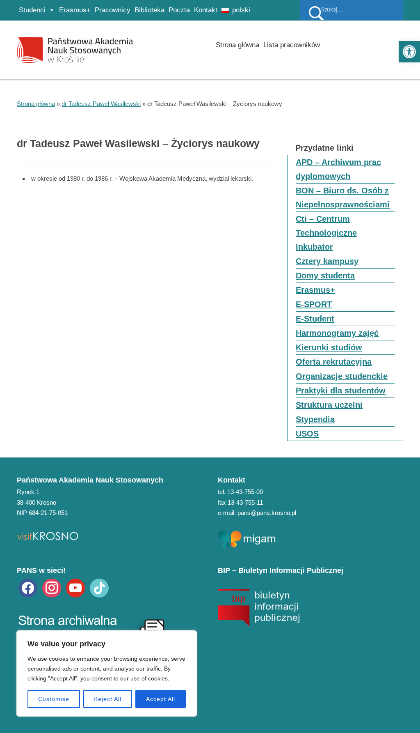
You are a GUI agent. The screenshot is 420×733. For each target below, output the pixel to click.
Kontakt (205, 10)
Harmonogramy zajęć (337, 333)
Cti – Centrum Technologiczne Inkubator (326, 232)
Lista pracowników (291, 45)
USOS (307, 433)
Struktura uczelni (329, 404)
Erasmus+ (75, 10)
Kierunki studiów (329, 347)
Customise (53, 699)
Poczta (179, 10)
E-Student (315, 318)
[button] (409, 51)
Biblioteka (149, 10)
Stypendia (315, 419)
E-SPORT (314, 304)
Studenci (32, 10)
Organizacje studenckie (342, 376)
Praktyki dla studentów (341, 390)
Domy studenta (325, 275)
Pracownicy (112, 10)
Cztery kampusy (327, 261)
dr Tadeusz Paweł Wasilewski (101, 103)
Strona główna (237, 45)
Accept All (160, 699)
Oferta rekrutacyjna (334, 361)
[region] (106, 673)
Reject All (107, 699)
